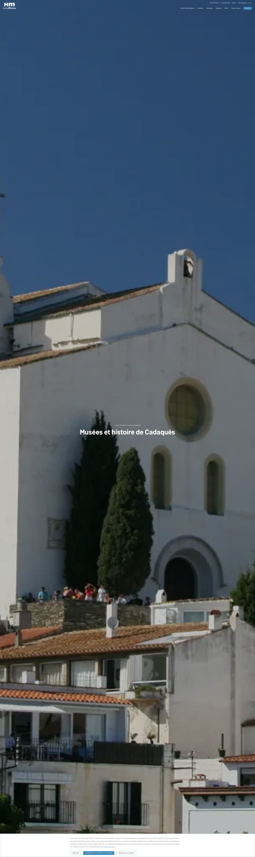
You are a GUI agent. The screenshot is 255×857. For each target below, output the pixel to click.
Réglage (76, 853)
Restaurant (209, 8)
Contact (234, 3)
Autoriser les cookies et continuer (98, 853)
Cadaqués (218, 8)
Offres (226, 8)
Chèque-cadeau (235, 8)
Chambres (200, 8)
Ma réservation (242, 3)
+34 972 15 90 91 (213, 3)
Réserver (247, 8)
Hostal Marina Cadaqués (187, 8)
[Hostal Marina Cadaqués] (9, 6)
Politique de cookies (109, 847)
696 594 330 (226, 3)
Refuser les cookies (126, 853)
